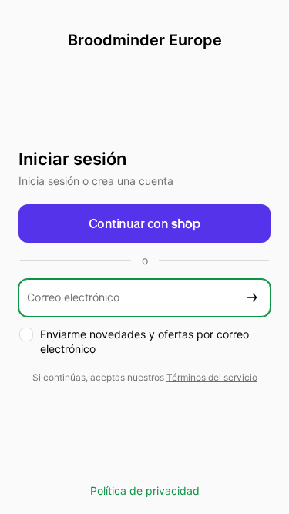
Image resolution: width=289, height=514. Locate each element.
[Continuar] (252, 297)
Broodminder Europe (145, 40)
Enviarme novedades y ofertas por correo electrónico (144, 341)
